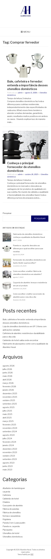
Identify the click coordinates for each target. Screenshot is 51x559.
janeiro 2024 (8, 445)
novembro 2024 (10, 428)
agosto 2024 (9, 435)
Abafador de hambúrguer (14, 488)
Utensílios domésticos (13, 537)
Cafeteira (7, 495)
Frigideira (7, 519)
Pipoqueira (7, 530)
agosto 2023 (8, 463)
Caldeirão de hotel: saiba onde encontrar (20, 340)
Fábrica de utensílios (12, 512)
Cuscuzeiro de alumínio (13, 505)
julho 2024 (7, 438)
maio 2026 (7, 376)
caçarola (6, 492)
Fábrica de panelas (11, 509)
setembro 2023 (10, 459)
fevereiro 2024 (9, 442)
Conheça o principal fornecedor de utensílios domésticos (24, 166)
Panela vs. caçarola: (11, 526)
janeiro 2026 (8, 390)
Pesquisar (7, 213)
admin (20, 93)
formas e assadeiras (12, 516)
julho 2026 (7, 369)
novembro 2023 (10, 452)
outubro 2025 (9, 400)
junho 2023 (8, 466)
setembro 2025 (10, 404)
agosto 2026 (9, 366)
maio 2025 (7, 414)
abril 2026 (7, 379)
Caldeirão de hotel (11, 499)
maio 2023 (7, 469)
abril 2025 (7, 417)
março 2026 (8, 383)
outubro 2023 (9, 456)
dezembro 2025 (10, 393)
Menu (26, 31)
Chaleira (6, 502)
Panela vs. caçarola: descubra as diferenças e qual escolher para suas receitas (28, 248)
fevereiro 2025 (9, 424)
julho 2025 (7, 411)
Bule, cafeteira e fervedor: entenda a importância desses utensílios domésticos (27, 85)
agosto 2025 (9, 407)
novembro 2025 (10, 397)
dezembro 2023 (10, 449)
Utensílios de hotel (11, 533)
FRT (32, 554)
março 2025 (8, 421)
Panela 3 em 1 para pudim (14, 523)
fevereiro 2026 (9, 386)
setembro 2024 (10, 431)
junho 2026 (8, 372)
